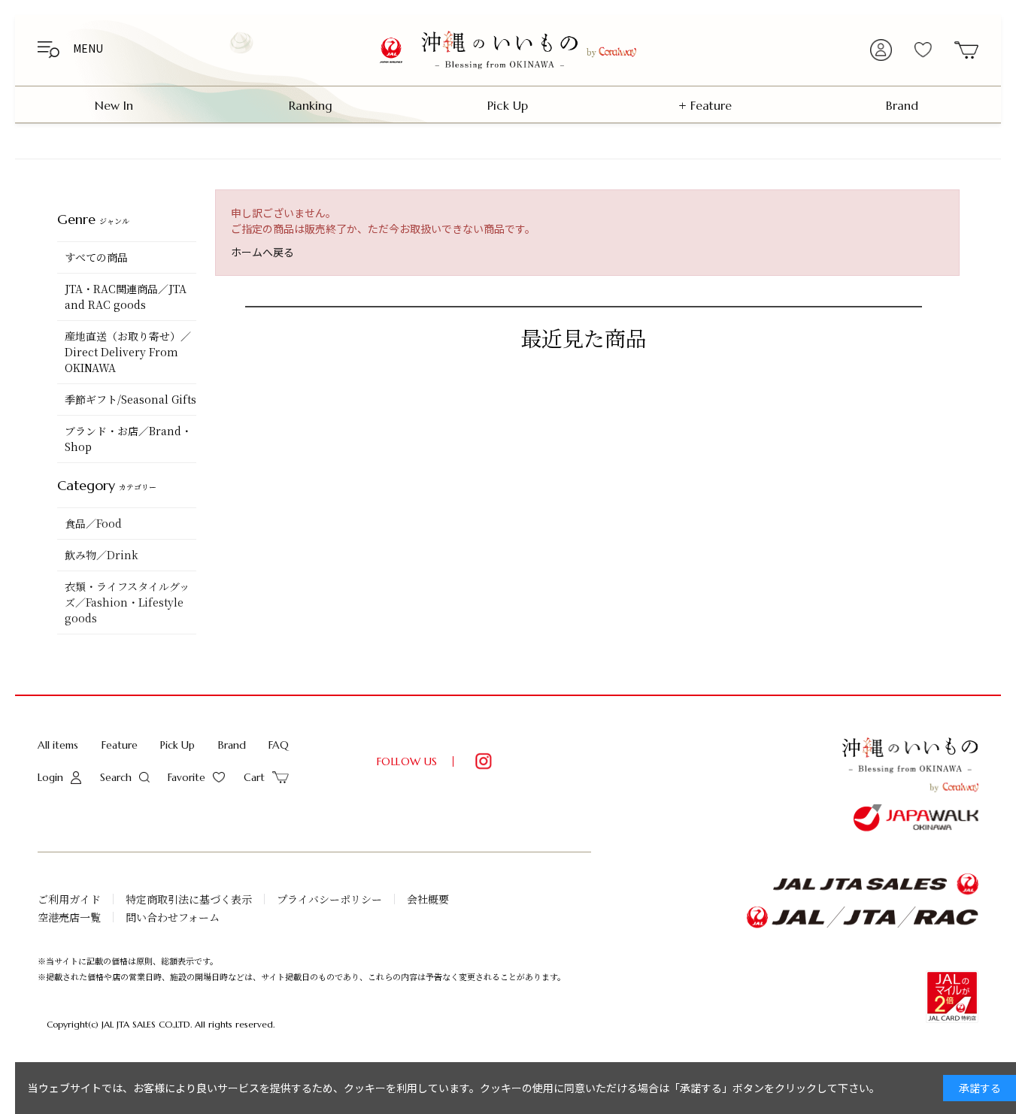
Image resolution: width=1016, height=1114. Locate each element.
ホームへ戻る (262, 251)
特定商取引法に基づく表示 (189, 899)
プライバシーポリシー (329, 899)
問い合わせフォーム (173, 917)
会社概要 (428, 899)
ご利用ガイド (69, 899)
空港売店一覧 (69, 917)
